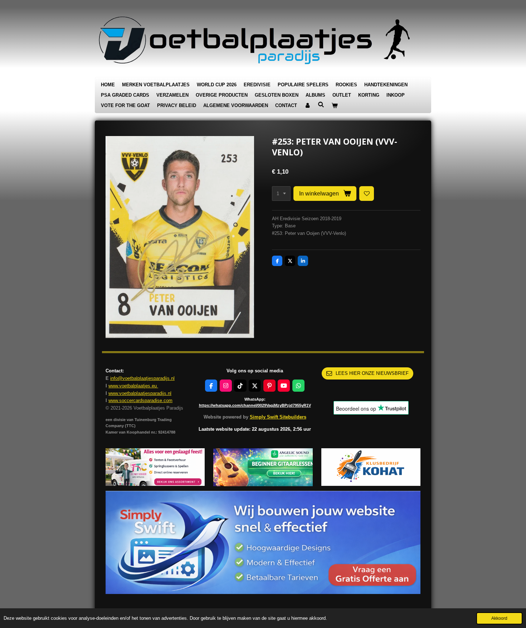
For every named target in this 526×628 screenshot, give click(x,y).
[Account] (307, 106)
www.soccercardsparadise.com (140, 400)
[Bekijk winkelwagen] (334, 106)
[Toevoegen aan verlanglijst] (366, 193)
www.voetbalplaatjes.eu (133, 385)
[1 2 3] (281, 193)
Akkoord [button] (499, 618)
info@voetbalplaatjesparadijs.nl (142, 378)
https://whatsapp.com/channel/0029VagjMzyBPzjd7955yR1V (255, 405)
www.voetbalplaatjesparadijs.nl (139, 393)
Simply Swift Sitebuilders (278, 417)
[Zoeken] (321, 105)
